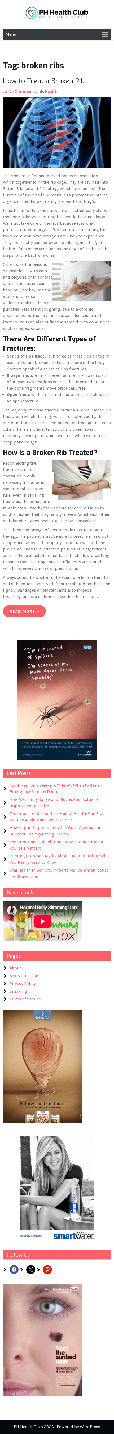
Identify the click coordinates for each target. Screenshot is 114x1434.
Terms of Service (25, 998)
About (15, 967)
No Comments (22, 91)
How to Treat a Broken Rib (44, 81)
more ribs (81, 356)
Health (51, 91)
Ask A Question (24, 975)
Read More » (24, 611)
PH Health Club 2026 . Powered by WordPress (57, 1426)
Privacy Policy (23, 983)
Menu (11, 34)
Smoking (18, 991)
